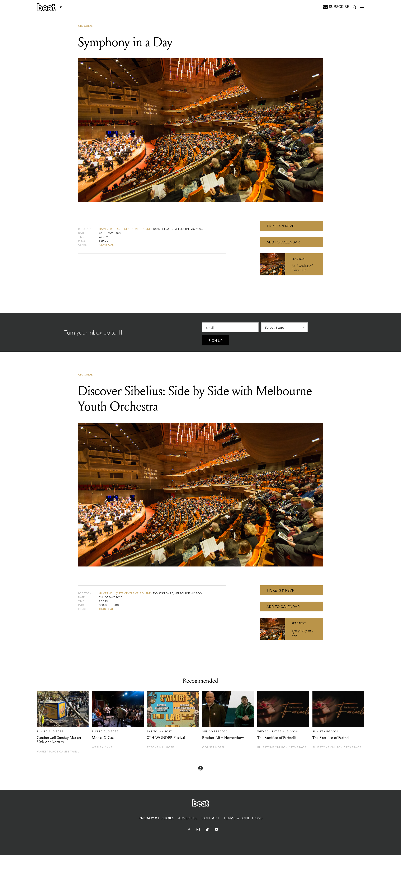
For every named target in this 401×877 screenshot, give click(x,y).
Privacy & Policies (156, 818)
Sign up (215, 341)
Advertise (188, 818)
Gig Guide (85, 26)
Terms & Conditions (243, 818)
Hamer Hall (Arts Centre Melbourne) (125, 229)
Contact (211, 818)
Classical (106, 245)
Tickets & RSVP (280, 226)
